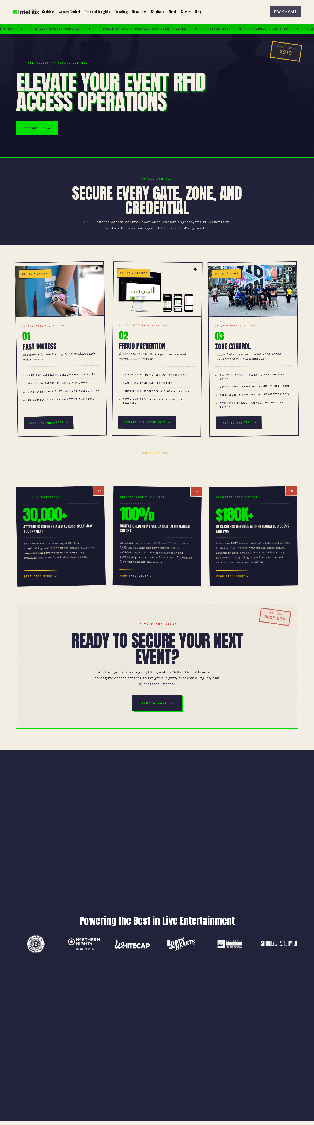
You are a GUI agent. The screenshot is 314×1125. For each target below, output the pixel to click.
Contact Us (34, 128)
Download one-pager (46, 423)
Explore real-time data (144, 422)
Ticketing (121, 11)
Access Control (69, 11)
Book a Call (154, 703)
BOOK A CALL (285, 12)
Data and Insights (97, 11)
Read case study (38, 576)
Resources (139, 11)
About (172, 11)
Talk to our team (236, 422)
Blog (198, 11)
